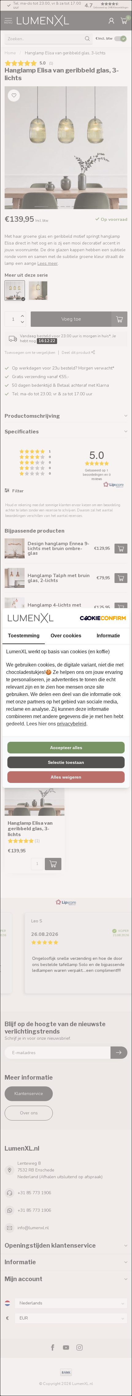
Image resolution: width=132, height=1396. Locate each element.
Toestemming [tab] (24, 635)
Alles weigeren (66, 777)
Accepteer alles (66, 747)
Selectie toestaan (66, 762)
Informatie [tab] (108, 635)
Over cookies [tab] (66, 635)
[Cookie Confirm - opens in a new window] (103, 618)
